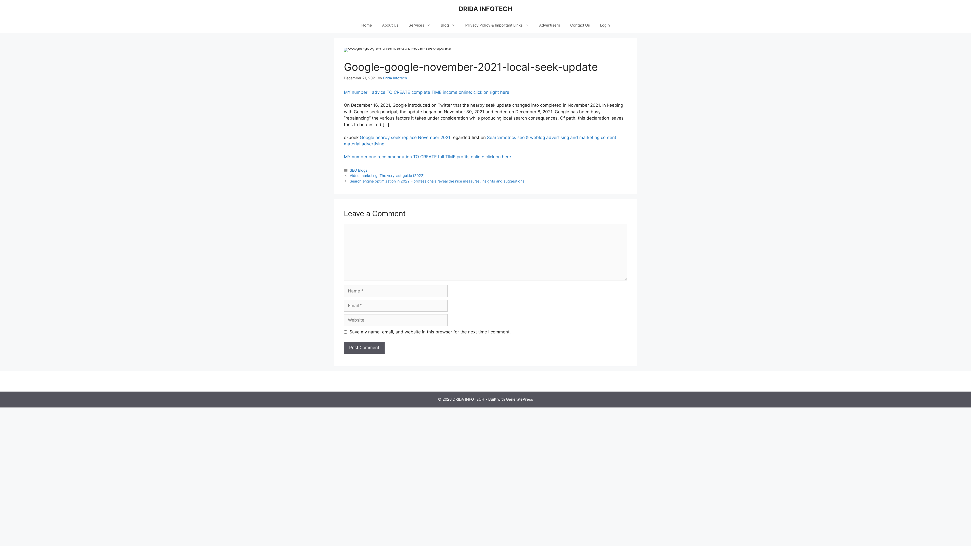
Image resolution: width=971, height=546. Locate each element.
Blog (445, 25)
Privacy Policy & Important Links (494, 25)
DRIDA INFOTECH (485, 9)
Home (366, 25)
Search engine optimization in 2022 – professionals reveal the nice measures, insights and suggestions (437, 181)
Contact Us (580, 25)
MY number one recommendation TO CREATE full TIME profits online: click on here (427, 156)
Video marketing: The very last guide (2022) (387, 175)
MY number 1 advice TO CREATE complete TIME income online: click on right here (426, 92)
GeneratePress (519, 399)
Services (416, 25)
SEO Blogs (359, 170)
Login (605, 25)
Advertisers (549, 25)
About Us (390, 25)
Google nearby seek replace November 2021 (405, 137)
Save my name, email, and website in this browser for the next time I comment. (430, 331)
